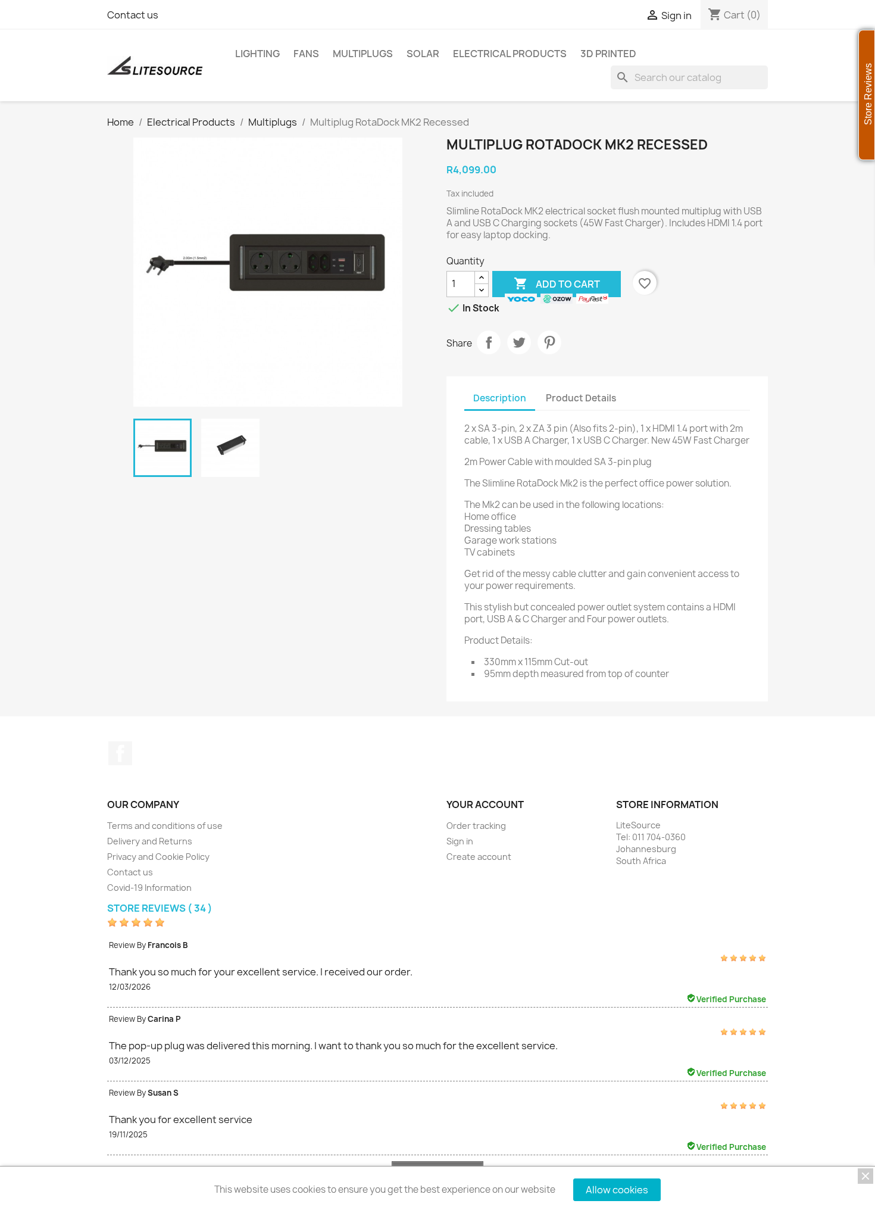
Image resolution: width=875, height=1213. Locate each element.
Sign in (459, 841)
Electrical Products (510, 53)
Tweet (519, 342)
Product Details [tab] (581, 398)
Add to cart (557, 283)
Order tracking (476, 825)
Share (489, 342)
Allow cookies (617, 1189)
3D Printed (608, 53)
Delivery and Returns (149, 841)
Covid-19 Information (149, 887)
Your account (485, 804)
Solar (423, 53)
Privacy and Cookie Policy (158, 856)
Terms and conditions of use (165, 825)
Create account (478, 856)
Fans (306, 53)
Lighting (257, 53)
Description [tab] (499, 398)
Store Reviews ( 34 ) (159, 908)
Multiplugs (363, 53)
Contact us (132, 14)
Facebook (120, 753)
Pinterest (549, 342)
